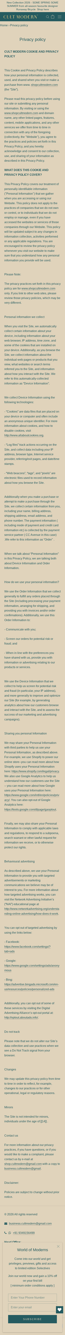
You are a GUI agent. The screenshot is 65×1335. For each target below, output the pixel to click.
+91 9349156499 (24, 1232)
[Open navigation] (59, 16)
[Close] (58, 1246)
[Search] (47, 16)
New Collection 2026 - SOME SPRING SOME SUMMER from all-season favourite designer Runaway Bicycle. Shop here (32, 6)
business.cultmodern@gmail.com (30, 1223)
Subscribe (32, 1319)
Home (4, 25)
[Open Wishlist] (59, 1309)
